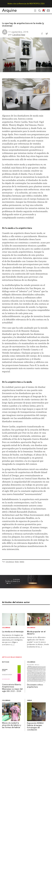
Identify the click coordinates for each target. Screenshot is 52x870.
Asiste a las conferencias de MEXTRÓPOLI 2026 (26, 4)
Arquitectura (10, 561)
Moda (17, 561)
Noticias (5, 662)
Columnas (6, 627)
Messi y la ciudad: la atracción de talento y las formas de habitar (11, 725)
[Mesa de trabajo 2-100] (26, 587)
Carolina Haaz (18, 34)
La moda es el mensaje (12, 632)
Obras (29, 700)
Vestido (22, 561)
